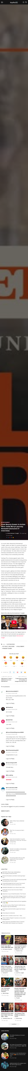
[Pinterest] (10, 538)
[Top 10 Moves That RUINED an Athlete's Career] (21, 1007)
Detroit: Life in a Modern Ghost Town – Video (12, 915)
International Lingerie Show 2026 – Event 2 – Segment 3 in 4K (20, 947)
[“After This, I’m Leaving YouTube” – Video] (5, 832)
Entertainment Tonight (13, 533)
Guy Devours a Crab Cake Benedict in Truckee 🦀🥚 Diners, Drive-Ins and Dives (18, 1055)
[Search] (26, 2)
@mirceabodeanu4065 (11, 787)
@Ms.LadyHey (9, 775)
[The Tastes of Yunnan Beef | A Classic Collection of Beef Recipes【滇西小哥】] (5, 1046)
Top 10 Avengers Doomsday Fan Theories (5, 990)
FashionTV (5, 972)
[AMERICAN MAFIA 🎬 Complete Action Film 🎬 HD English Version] (5, 1065)
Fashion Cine (19, 950)
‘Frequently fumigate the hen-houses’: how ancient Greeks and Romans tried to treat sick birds (13, 884)
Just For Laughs (20, 972)
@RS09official (9, 707)
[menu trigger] (2, 2)
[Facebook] (6, 538)
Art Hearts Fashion (7, 949)
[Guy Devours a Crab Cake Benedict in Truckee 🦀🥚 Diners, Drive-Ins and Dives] (5, 1055)
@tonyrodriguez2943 (11, 762)
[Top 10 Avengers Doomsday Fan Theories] (7, 982)
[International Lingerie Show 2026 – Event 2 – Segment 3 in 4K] (21, 939)
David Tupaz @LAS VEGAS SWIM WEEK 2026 (7, 946)
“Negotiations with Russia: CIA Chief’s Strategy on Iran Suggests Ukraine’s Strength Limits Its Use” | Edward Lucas (14, 898)
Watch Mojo (6, 993)
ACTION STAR (10, 644)
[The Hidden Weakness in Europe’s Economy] (5, 1037)
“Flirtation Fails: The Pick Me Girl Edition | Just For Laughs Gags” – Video (20, 969)
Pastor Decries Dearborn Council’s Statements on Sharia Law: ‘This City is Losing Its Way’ (18, 840)
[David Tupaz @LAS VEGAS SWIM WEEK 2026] (7, 939)
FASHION (4, 943)
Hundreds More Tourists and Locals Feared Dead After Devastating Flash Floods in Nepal (14, 880)
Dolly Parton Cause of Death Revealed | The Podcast (14, 894)
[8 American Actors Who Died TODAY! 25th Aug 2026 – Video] (7, 1007)
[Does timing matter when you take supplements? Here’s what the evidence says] (5, 860)
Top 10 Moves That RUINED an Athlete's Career (20, 1015)
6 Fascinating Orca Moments (8, 913)
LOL (16, 963)
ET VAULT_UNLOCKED (8, 646)
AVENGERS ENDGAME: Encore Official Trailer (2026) (13, 887)
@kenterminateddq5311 (12, 691)
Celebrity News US (7, 1018)
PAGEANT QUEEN (7, 648)
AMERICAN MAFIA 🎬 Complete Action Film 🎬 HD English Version (18, 1064)
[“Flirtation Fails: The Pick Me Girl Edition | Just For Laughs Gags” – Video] (21, 960)
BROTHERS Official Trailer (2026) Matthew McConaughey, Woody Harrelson (11, 872)
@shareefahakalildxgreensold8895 (15, 732)
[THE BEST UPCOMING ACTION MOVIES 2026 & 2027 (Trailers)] (5, 851)
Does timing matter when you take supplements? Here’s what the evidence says (17, 859)
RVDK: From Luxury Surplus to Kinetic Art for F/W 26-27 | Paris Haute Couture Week (6, 969)
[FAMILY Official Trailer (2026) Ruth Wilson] (5, 822)
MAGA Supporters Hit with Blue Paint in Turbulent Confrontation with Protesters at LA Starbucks (13, 922)
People (18, 998)
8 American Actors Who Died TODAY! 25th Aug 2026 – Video (7, 1015)
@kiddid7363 (9, 720)
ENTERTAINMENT (5, 522)
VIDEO (19, 963)
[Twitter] (8, 538)
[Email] (13, 538)
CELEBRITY (4, 985)
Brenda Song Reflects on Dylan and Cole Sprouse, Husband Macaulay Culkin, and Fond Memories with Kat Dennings (20, 992)
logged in (11, 806)
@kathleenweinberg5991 (12, 750)
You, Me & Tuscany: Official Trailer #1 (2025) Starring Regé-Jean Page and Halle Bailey (13, 905)
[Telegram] (11, 538)
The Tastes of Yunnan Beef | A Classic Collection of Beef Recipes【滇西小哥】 (18, 1045)
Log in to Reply (10, 703)
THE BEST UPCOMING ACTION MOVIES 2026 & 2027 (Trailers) (18, 849)
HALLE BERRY (20, 646)
